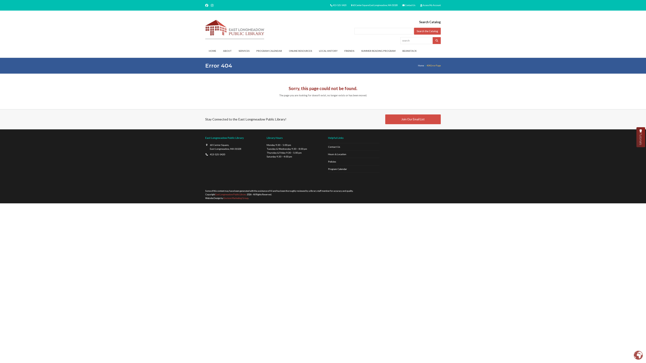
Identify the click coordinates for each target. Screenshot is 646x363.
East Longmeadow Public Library (230, 194)
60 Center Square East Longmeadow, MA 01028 (375, 5)
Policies (332, 161)
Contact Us (410, 5)
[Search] (437, 40)
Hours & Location (337, 154)
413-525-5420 (339, 5)
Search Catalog (430, 22)
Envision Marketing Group (236, 198)
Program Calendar (337, 169)
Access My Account (431, 5)
